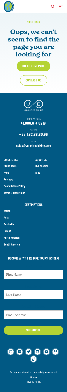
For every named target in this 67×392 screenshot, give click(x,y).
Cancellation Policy (14, 186)
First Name (33, 266)
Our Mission (41, 166)
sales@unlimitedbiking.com (33, 145)
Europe (7, 231)
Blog (37, 173)
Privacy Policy (33, 381)
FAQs (6, 173)
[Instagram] (10, 351)
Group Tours (10, 166)
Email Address (33, 306)
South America (12, 244)
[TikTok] (33, 359)
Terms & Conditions (14, 193)
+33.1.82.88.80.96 (33, 134)
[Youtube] (46, 351)
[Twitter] (28, 351)
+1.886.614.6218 (33, 123)
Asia (6, 218)
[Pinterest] (55, 351)
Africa (7, 211)
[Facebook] (19, 351)
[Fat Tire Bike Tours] (9, 6)
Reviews (8, 179)
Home (33, 377)
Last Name (33, 286)
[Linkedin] (37, 351)
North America (12, 238)
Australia (9, 224)
